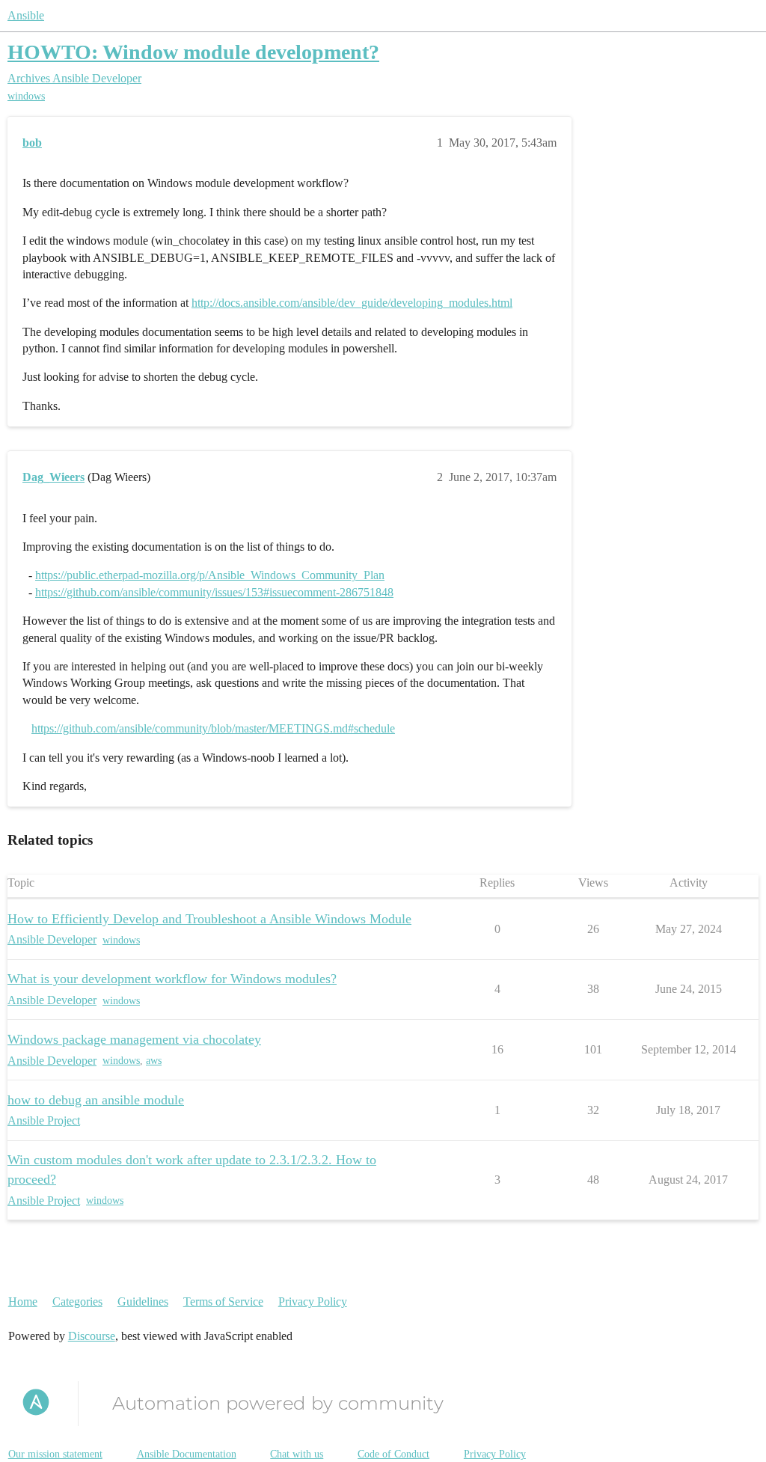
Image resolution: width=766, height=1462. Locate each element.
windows (26, 96)
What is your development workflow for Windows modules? (172, 978)
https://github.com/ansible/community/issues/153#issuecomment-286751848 (214, 592)
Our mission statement (55, 1454)
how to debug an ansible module (95, 1099)
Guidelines (142, 1301)
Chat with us (296, 1454)
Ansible (25, 15)
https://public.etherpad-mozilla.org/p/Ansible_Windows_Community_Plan (209, 575)
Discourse (91, 1336)
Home (22, 1301)
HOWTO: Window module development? (193, 52)
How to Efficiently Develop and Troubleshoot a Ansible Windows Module (209, 918)
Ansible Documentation (186, 1454)
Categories (77, 1301)
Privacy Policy (312, 1301)
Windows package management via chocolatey (134, 1039)
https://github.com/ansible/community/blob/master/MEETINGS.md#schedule (213, 728)
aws (154, 1060)
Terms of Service (223, 1301)
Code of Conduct (393, 1454)
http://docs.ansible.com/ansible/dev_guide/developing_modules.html (352, 302)
